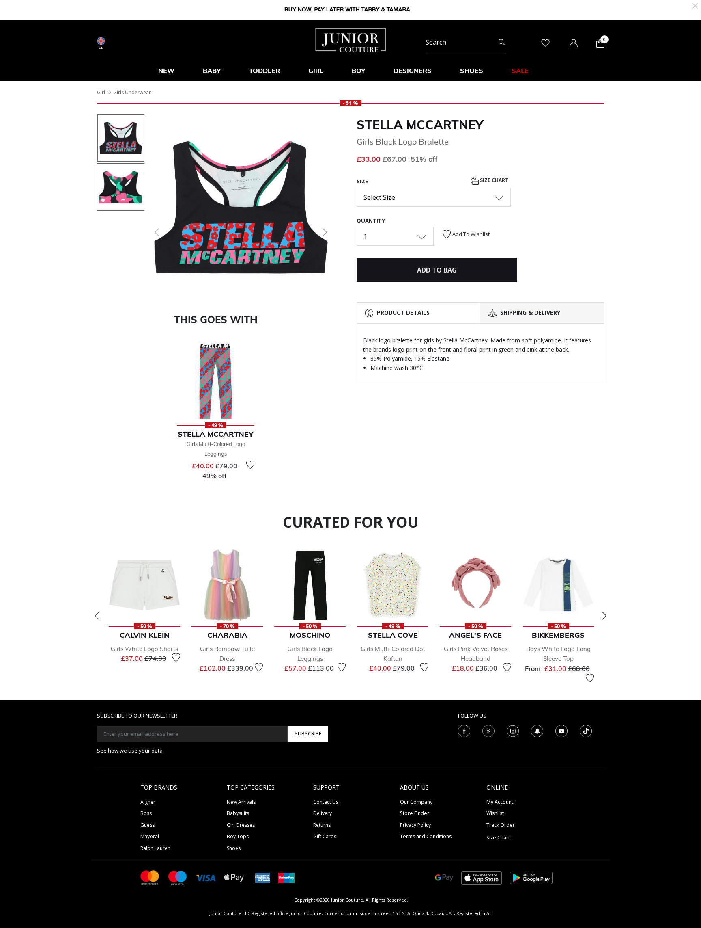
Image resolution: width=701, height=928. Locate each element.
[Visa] (206, 877)
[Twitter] (488, 730)
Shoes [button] (471, 71)
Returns (322, 825)
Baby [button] (212, 71)
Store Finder (414, 813)
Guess (147, 825)
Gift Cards (324, 836)
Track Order (500, 825)
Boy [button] (358, 71)
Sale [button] (520, 71)
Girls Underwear (132, 92)
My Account (499, 801)
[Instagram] (513, 730)
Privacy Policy (415, 825)
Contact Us (325, 801)
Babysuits (238, 813)
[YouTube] (561, 730)
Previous (97, 616)
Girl (101, 92)
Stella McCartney (420, 124)
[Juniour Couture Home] (351, 39)
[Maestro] (177, 877)
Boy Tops (238, 836)
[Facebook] (464, 730)
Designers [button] (413, 71)
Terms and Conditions (426, 836)
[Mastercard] (150, 877)
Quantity (371, 220)
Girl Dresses (241, 825)
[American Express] (263, 877)
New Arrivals (241, 801)
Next (604, 616)
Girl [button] (315, 71)
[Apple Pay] (234, 877)
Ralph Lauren (155, 848)
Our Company (416, 801)
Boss (146, 813)
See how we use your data (130, 750)
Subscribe (308, 733)
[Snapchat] (537, 730)
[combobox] (465, 42)
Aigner (147, 801)
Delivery (322, 813)
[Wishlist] (250, 465)
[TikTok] (586, 730)
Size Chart (493, 180)
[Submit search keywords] (501, 42)
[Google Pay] (444, 877)
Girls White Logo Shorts (144, 649)
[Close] (695, 5)
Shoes (234, 848)
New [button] (166, 71)
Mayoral (149, 836)
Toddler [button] (264, 71)
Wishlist (495, 813)
